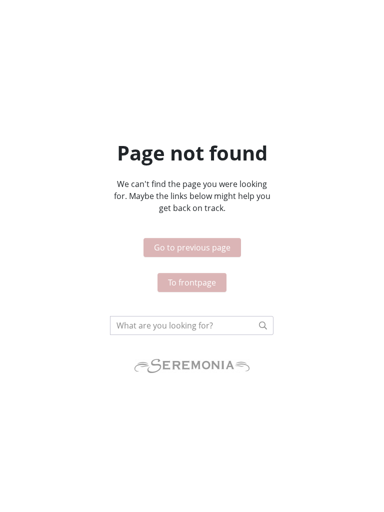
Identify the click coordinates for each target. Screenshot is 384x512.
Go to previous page (192, 247)
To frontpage (192, 282)
